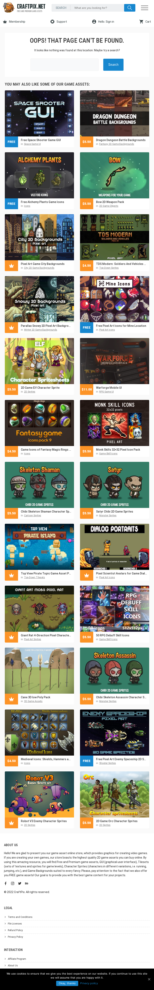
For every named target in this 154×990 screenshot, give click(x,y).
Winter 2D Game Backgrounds (40, 329)
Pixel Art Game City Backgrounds (43, 263)
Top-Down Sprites (109, 267)
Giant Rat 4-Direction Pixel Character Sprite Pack (46, 635)
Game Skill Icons (108, 453)
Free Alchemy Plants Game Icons (42, 202)
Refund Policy (15, 930)
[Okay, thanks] (149, 979)
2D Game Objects (108, 206)
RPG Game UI (106, 391)
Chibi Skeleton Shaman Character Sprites (46, 511)
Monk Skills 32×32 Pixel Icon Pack (118, 449)
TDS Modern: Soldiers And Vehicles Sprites (121, 263)
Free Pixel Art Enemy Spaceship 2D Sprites (121, 759)
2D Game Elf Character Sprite (40, 387)
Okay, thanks (67, 983)
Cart (148, 21)
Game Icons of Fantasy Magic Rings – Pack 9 (46, 449)
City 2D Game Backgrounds (39, 267)
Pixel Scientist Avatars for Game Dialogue (121, 573)
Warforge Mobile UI (109, 387)
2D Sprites (29, 391)
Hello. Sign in (106, 21)
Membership (16, 21)
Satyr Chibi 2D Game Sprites (114, 511)
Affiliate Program (17, 959)
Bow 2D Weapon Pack (110, 202)
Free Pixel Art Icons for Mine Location (121, 325)
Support (61, 21)
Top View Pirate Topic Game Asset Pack (46, 573)
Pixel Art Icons (107, 329)
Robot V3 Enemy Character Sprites (44, 821)
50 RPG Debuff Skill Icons (112, 635)
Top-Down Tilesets (34, 577)
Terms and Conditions (20, 917)
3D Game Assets (33, 701)
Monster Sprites (108, 515)
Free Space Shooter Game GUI (41, 140)
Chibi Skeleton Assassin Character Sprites (121, 697)
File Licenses (15, 923)
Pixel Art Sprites (32, 639)
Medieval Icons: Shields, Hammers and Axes (46, 759)
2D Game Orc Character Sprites (117, 821)
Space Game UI (32, 144)
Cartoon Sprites (32, 515)
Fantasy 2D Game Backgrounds (116, 144)
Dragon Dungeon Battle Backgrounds (121, 140)
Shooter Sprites (107, 763)
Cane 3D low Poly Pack (35, 697)
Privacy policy (89, 983)
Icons (27, 206)
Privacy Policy (15, 937)
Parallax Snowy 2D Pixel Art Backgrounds (46, 325)
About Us (13, 965)
